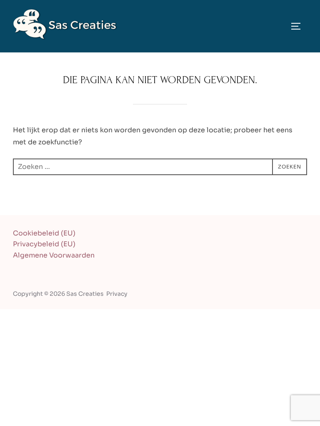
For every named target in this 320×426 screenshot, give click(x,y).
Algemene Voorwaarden (54, 255)
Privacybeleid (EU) (44, 244)
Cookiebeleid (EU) (44, 233)
